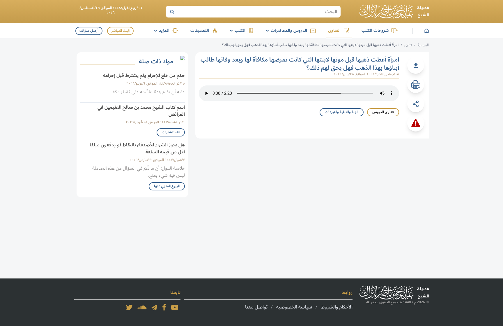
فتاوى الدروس (383, 112)
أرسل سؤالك (88, 30)
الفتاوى (334, 30)
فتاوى (408, 45)
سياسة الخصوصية (294, 307)
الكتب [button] (236, 30)
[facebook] (164, 307)
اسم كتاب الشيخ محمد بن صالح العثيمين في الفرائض (141, 111)
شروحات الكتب (375, 30)
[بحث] (172, 12)
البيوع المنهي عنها (167, 186)
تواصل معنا (256, 307)
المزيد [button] (160, 30)
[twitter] (129, 307)
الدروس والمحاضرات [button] (285, 30)
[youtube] (174, 307)
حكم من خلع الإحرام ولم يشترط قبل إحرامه (144, 75)
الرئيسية (423, 45)
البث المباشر (120, 30)
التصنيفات (199, 30)
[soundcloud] (142, 307)
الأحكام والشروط (337, 307)
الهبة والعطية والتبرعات (341, 112)
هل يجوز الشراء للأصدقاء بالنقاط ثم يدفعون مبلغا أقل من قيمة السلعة (137, 148)
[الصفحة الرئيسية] (394, 11)
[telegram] (154, 307)
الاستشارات (171, 132)
